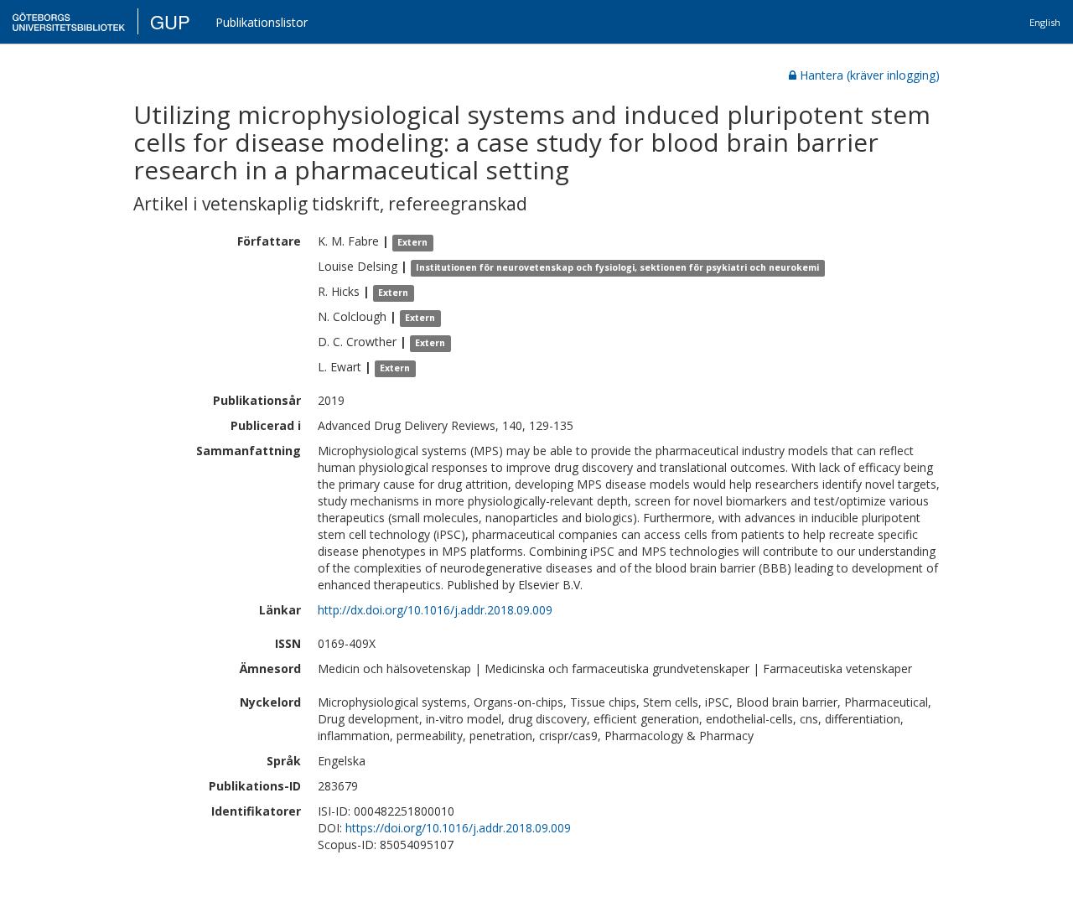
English (1044, 22)
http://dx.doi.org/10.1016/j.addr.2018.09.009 (435, 610)
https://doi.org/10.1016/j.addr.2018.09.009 (458, 828)
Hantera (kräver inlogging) (870, 75)
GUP (170, 21)
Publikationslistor (261, 22)
